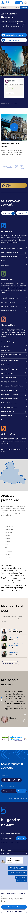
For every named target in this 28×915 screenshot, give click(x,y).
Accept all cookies (14, 907)
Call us (17, 3)
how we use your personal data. (20, 798)
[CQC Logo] (10, 82)
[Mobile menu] (25, 2)
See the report (9, 93)
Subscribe (21, 791)
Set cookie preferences (14, 911)
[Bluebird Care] (5, 4)
